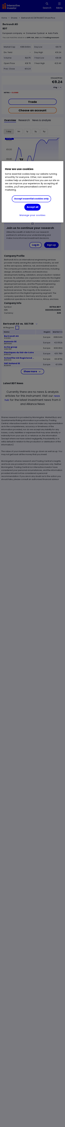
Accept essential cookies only (31, 198)
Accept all (32, 207)
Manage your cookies (32, 215)
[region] (32, 191)
